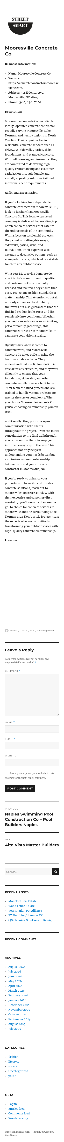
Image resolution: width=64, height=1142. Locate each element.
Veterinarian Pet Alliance (25, 910)
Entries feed (16, 1108)
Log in (12, 1104)
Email (10, 739)
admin (13, 630)
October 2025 (17, 1014)
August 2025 (16, 1024)
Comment (12, 671)
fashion (13, 1056)
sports (12, 1066)
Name (10, 722)
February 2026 (18, 995)
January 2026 (17, 1000)
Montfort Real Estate (22, 901)
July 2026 (14, 971)
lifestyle (13, 1061)
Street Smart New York (17, 1131)
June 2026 (15, 976)
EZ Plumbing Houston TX (25, 915)
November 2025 (19, 1009)
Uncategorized (45, 630)
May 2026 (15, 981)
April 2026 (15, 986)
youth (12, 1076)
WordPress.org (18, 1118)
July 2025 (14, 1028)
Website (11, 755)
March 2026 (16, 990)
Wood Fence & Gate (21, 906)
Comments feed (19, 1113)
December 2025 (19, 1005)
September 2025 (19, 1019)
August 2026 (17, 966)
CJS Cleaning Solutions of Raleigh (30, 920)
